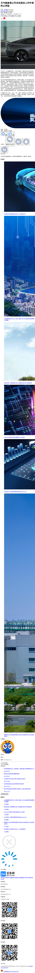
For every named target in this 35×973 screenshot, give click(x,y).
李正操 (6, 9)
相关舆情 (3, 11)
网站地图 (21, 877)
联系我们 (17, 877)
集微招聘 (12, 877)
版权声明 (7, 877)
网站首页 (3, 877)
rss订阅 (2, 879)
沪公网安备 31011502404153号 (11, 971)
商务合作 (31, 877)
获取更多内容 (4, 794)
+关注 (2, 739)
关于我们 (26, 877)
